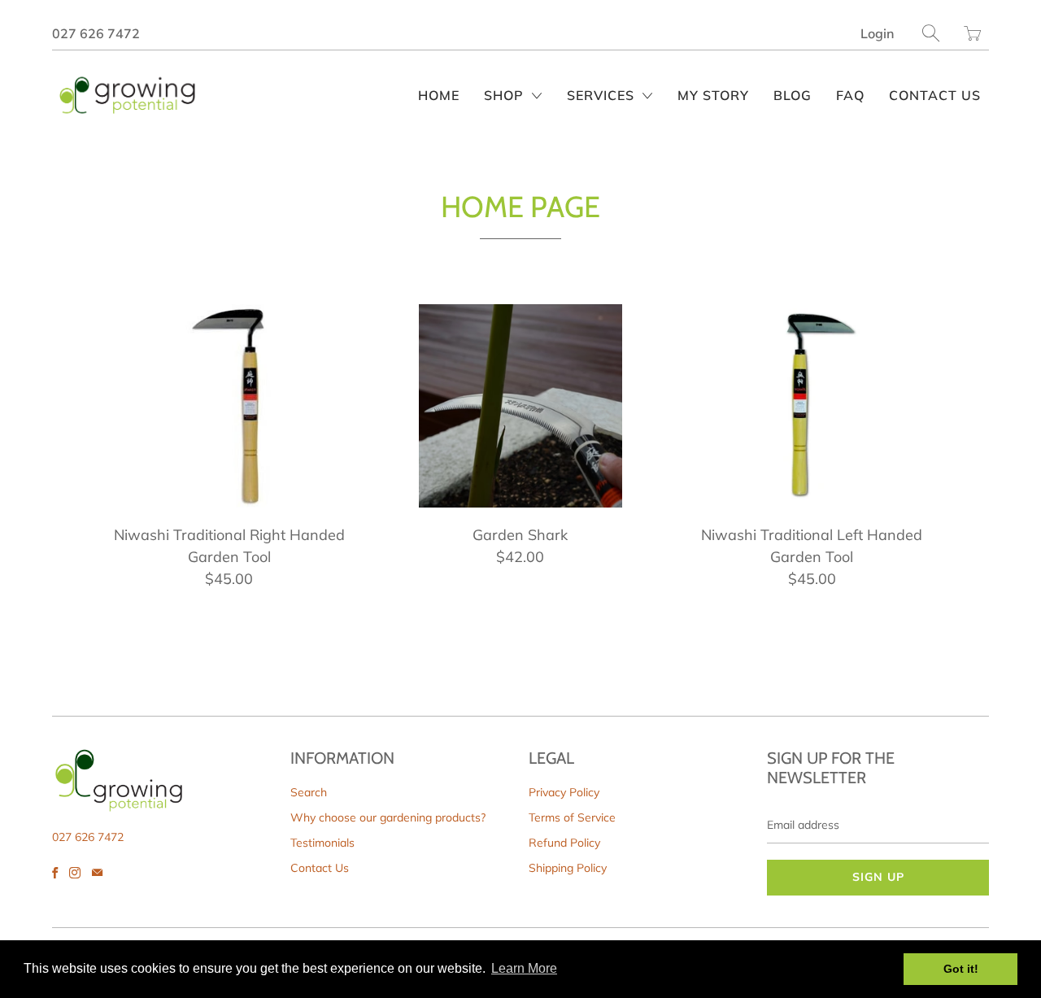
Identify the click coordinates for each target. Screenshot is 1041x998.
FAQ (850, 95)
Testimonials (322, 842)
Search (308, 792)
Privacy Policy (564, 792)
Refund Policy (564, 842)
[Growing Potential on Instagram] (75, 872)
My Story (713, 95)
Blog (792, 95)
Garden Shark (520, 406)
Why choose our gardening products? (388, 817)
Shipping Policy (568, 868)
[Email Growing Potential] (97, 872)
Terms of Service (572, 817)
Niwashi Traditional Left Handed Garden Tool (811, 406)
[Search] (930, 33)
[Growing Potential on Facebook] (55, 872)
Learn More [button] (524, 968)
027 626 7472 (96, 33)
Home (439, 95)
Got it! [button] (960, 968)
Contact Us (935, 95)
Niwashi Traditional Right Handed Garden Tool (229, 406)
